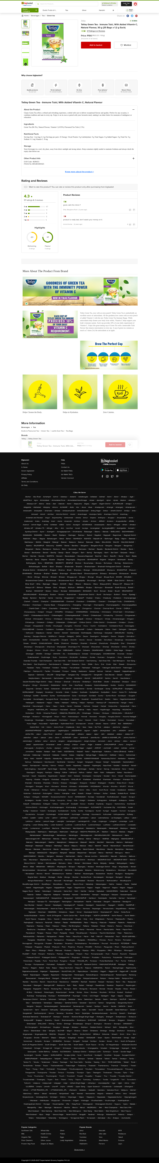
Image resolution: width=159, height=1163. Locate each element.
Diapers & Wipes (47, 1144)
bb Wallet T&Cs (67, 474)
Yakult (120, 1137)
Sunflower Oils (27, 1130)
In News (24, 467)
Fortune (121, 1140)
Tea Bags (69, 431)
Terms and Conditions (29, 482)
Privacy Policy (26, 474)
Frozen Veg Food (28, 1144)
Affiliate (24, 478)
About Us (25, 464)
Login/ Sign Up (126, 3)
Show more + (79, 1150)
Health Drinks (46, 1134)
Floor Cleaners (27, 1140)
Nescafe (102, 1130)
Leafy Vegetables (66, 1140)
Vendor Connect (67, 478)
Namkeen (44, 1137)
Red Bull (83, 1134)
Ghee (62, 1130)
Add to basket (96, 45)
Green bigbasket (27, 471)
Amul (81, 1130)
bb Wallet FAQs (67, 471)
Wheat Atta (45, 1130)
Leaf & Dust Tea (58, 431)
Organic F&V (26, 1137)
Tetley (83, 21)
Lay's (120, 1144)
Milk (22, 1134)
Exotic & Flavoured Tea (30, 431)
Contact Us (65, 467)
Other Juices (46, 1140)
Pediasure (122, 1134)
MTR (120, 1130)
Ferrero (102, 1144)
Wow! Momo (103, 1140)
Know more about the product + (79, 172)
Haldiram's (83, 1144)
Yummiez (83, 1137)
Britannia (83, 1140)
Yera (100, 1137)
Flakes (62, 1134)
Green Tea (46, 431)
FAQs (63, 464)
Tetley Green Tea (34, 439)
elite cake (102, 1134)
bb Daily (24, 485)
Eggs (62, 1137)
